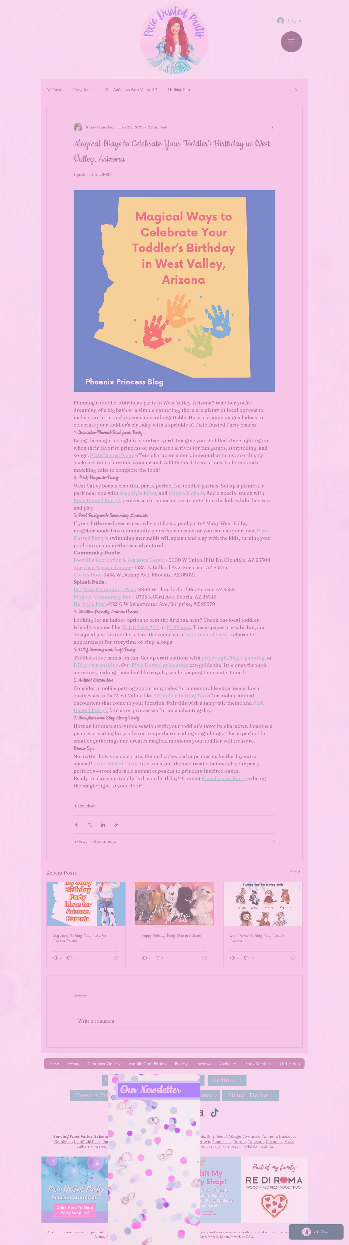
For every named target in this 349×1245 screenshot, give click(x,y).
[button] (236, 1081)
